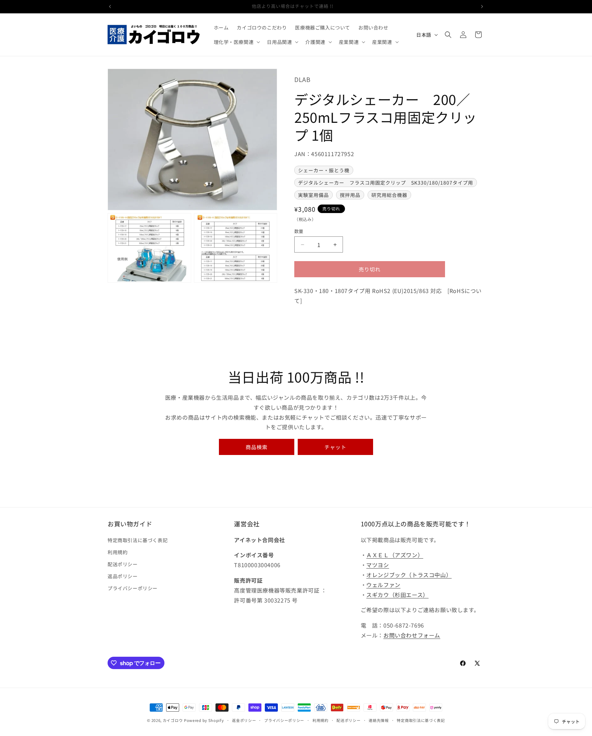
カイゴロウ (173, 720)
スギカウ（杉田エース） (397, 595)
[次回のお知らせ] (482, 6)
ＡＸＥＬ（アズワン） (394, 555)
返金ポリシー (244, 720)
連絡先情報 (379, 720)
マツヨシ (377, 565)
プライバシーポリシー (133, 588)
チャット (335, 447)
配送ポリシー (123, 564)
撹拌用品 (350, 194)
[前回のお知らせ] (110, 6)
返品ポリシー (123, 576)
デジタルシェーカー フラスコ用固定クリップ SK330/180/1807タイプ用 (385, 182)
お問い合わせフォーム (411, 635)
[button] (236, 42)
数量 (299, 231)
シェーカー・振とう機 (323, 170)
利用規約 (117, 552)
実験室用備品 (313, 194)
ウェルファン (383, 585)
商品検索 (257, 447)
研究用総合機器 (389, 194)
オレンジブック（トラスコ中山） (409, 575)
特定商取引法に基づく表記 (138, 540)
